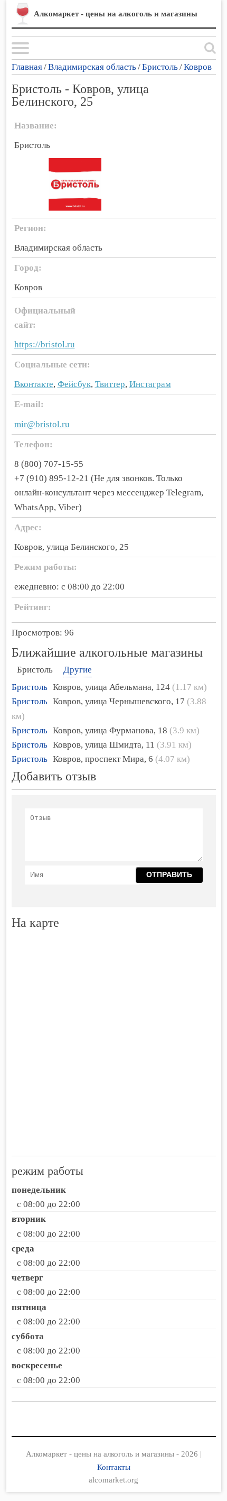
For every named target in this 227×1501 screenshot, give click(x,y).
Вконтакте (33, 384)
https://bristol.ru (44, 344)
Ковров (198, 67)
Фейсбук (74, 384)
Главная (27, 67)
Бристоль (160, 67)
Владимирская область (92, 67)
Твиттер (110, 384)
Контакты (113, 1466)
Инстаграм (150, 384)
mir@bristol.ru (42, 424)
